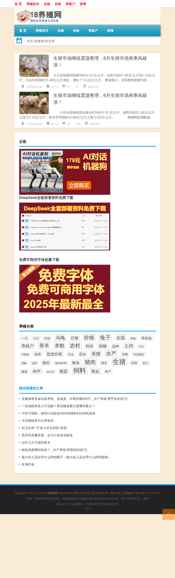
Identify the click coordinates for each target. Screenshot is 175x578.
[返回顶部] (167, 514)
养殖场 (146, 338)
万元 (36, 338)
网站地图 (115, 493)
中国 (47, 338)
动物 (102, 346)
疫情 (83, 3)
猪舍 (104, 363)
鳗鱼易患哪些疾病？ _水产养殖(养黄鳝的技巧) (54, 449)
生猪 (47, 3)
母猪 (95, 353)
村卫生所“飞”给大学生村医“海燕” (45, 427)
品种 (115, 346)
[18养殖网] (38, 9)
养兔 (133, 338)
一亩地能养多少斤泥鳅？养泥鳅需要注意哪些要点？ (58, 406)
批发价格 (54, 354)
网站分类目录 (81, 493)
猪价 (46, 362)
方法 (71, 354)
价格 (58, 3)
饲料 (79, 370)
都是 (63, 371)
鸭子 (108, 371)
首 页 (18, 3)
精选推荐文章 (100, 493)
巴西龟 (25, 354)
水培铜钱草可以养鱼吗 (38, 420)
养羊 (44, 345)
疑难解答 (128, 493)
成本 (37, 353)
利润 (89, 346)
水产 (111, 353)
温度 (34, 363)
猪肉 (90, 362)
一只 (24, 338)
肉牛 (37, 371)
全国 (120, 337)
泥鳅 (23, 363)
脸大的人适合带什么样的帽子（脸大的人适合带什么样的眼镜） (66, 457)
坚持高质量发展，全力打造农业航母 (47, 435)
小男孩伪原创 (34, 87)
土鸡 (128, 345)
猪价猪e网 (61, 363)
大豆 (141, 346)
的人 (146, 363)
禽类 (24, 372)
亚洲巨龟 (28, 464)
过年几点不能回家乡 (36, 442)
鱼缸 (95, 371)
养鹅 (59, 345)
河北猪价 (138, 354)
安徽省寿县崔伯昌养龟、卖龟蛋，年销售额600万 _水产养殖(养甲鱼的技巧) (75, 398)
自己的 (50, 371)
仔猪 (74, 338)
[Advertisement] (87, 546)
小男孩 (87, 508)
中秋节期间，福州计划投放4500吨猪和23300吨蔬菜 (58, 413)
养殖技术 (32, 3)
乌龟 (60, 337)
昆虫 (82, 353)
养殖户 (70, 3)
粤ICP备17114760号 (147, 493)
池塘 (125, 354)
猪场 (75, 362)
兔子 (105, 337)
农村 (75, 345)
